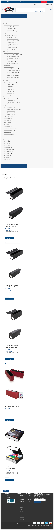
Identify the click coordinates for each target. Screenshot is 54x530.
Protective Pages (8, 143)
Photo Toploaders (11, 111)
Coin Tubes (9, 89)
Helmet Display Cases (12, 75)
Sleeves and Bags (8, 147)
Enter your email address (39, 498)
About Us (8, 495)
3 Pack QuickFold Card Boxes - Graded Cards (11, 346)
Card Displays (7, 151)
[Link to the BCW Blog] (13, 523)
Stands (6, 136)
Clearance (6, 122)
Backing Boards (7, 149)
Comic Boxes (10, 30)
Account (2, 164)
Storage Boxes (7, 157)
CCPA (41, 525)
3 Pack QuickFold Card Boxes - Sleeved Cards (11, 286)
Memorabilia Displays (9, 67)
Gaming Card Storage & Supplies (11, 53)
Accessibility (22, 519)
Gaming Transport (11, 63)
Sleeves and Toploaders (12, 39)
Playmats (9, 59)
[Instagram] (10, 523)
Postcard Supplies (8, 130)
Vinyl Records (10, 100)
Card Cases (6, 153)
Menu (2, 14)
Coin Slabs (9, 86)
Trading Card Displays (12, 47)
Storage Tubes (7, 155)
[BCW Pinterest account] (17, 523)
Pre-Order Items (8, 118)
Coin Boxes (9, 93)
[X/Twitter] (5, 523)
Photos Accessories (8, 107)
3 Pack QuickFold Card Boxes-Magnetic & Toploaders (11, 225)
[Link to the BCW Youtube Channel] (8, 523)
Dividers (9, 45)
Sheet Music (9, 103)
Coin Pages (9, 91)
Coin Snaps (9, 88)
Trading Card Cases (11, 42)
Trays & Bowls (10, 61)
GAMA (29, 499)
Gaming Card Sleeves (12, 56)
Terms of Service (36, 525)
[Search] (44, 9)
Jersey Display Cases (11, 73)
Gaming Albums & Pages (12, 58)
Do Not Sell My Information (47, 525)
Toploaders (7, 145)
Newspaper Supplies (9, 134)
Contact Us (22, 499)
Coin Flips (9, 84)
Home (3, 172)
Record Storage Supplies (9, 98)
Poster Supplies (7, 132)
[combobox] (35, 9)
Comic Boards (10, 28)
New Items (6, 120)
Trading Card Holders (12, 40)
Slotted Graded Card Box (12, 406)
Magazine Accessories (9, 128)
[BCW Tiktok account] (15, 523)
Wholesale (22, 501)
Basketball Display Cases (12, 70)
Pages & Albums (10, 37)
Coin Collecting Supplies (9, 82)
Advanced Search (39, 11)
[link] (5, 23)
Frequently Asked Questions (22, 515)
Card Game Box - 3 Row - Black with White (12, 467)
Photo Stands (10, 114)
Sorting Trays (10, 49)
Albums (6, 141)
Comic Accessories (11, 31)
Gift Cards (6, 124)
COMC (29, 501)
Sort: (3, 181)
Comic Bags (9, 26)
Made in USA (7, 126)
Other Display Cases (11, 79)
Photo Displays (10, 112)
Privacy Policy (30, 525)
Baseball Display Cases (12, 68)
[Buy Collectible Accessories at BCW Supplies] (9, 10)
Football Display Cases (12, 72)
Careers (8, 497)
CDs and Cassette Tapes (12, 102)
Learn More (44, 1)
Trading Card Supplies (9, 35)
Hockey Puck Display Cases (13, 77)
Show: (19, 181)
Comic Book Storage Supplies (11, 25)
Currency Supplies (8, 95)
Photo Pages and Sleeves (12, 109)
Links (35, 4)
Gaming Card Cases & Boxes (13, 54)
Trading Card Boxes (11, 44)
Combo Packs (7, 138)
